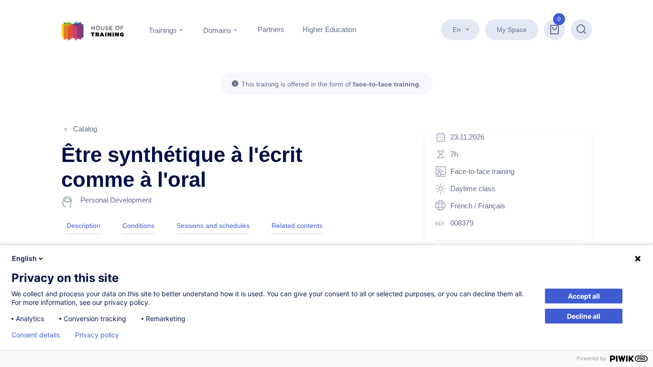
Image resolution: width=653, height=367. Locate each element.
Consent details (35, 335)
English (24, 258)
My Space (512, 29)
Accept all (584, 296)
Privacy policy (97, 335)
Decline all (583, 316)
